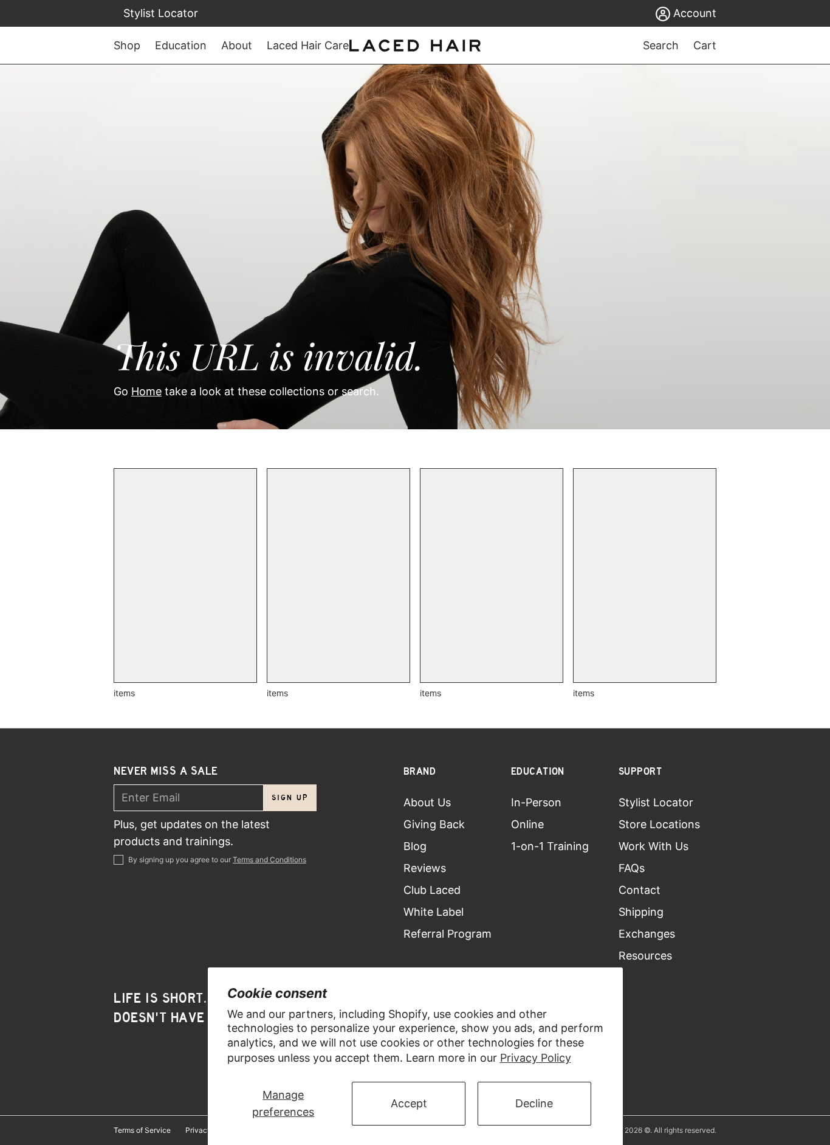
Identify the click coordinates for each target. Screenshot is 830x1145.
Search (661, 45)
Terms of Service (142, 1130)
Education (181, 45)
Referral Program (447, 933)
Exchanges (647, 933)
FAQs (632, 868)
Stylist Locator (160, 13)
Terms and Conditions (269, 859)
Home (146, 391)
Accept (409, 1103)
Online (527, 824)
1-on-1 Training (550, 846)
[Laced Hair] (415, 46)
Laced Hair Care (308, 45)
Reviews (424, 868)
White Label (433, 911)
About (236, 45)
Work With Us (653, 846)
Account (693, 13)
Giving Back (434, 824)
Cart (704, 45)
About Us (427, 802)
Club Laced (432, 890)
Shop (127, 45)
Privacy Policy (535, 1057)
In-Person (536, 802)
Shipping (641, 911)
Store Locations (659, 824)
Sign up (290, 797)
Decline (534, 1103)
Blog (415, 846)
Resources (645, 955)
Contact (639, 890)
